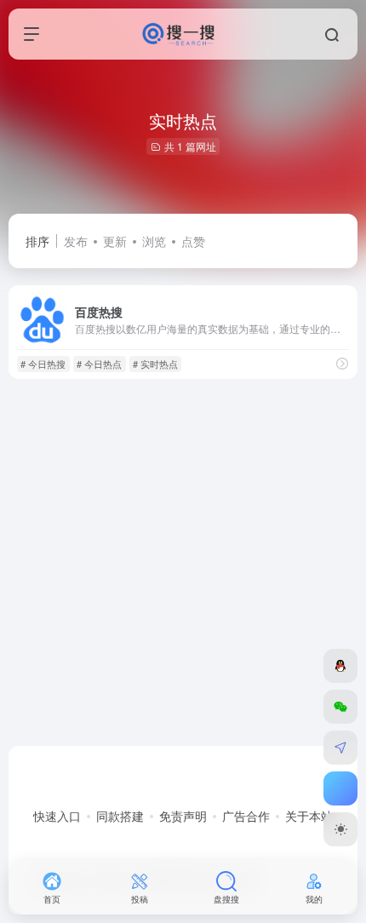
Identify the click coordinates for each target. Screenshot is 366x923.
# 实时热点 (155, 363)
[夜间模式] (340, 829)
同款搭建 (120, 815)
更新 (115, 240)
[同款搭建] (340, 748)
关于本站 (309, 815)
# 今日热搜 (43, 363)
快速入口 (57, 815)
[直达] (342, 363)
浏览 (154, 240)
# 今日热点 (99, 363)
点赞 (193, 240)
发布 (76, 240)
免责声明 (183, 815)
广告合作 (246, 815)
